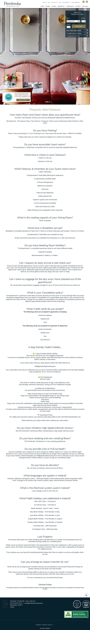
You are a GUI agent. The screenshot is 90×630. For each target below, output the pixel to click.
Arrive (68, 18)
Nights (83, 18)
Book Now (78, 26)
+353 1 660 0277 (30, 601)
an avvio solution (45, 628)
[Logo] (5, 607)
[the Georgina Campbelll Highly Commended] (77, 607)
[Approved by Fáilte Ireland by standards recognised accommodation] (76, 618)
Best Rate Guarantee (77, 30)
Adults (68, 24)
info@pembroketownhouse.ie (46, 456)
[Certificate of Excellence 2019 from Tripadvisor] (86, 607)
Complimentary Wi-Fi (77, 36)
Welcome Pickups (45, 584)
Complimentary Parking (77, 33)
